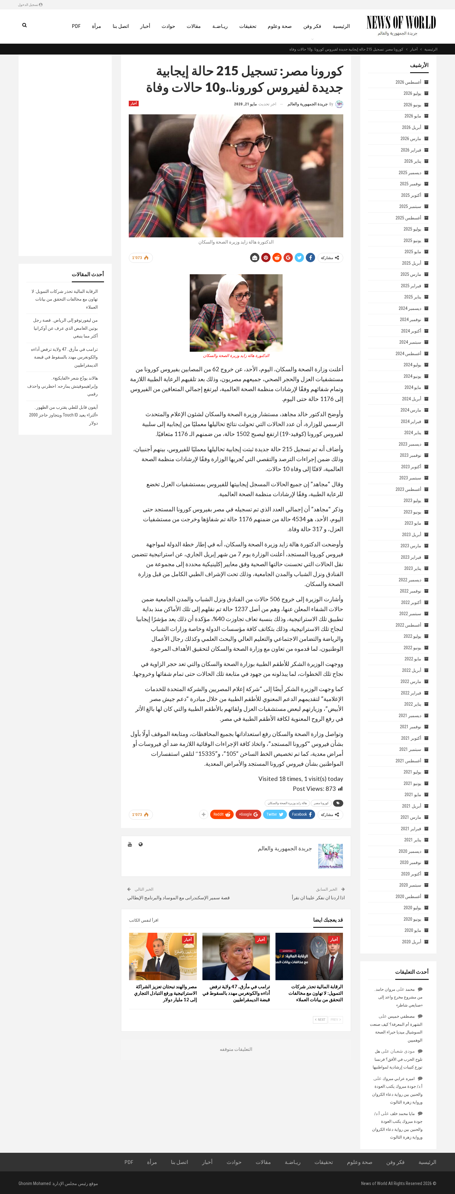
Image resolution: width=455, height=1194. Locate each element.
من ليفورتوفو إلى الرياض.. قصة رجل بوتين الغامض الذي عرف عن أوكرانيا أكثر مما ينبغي (65, 328)
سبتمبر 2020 (410, 885)
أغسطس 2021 (408, 760)
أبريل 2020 (411, 941)
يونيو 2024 (412, 376)
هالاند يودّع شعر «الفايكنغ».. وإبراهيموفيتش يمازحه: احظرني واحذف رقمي (62, 386)
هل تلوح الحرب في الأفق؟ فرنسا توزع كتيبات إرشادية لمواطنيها (397, 1059)
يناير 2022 (412, 704)
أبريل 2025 (411, 263)
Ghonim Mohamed (35, 1183)
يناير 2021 (412, 839)
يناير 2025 (412, 296)
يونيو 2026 (412, 104)
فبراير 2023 (411, 557)
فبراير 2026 (411, 150)
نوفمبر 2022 (410, 590)
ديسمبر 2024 (410, 308)
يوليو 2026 (412, 93)
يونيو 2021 (412, 783)
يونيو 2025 (412, 240)
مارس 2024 (411, 410)
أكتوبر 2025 (411, 195)
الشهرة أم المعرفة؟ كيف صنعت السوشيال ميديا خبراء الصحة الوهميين (396, 1032)
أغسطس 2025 (408, 217)
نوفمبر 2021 (410, 726)
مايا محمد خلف (402, 1113)
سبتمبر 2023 (410, 477)
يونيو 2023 (412, 511)
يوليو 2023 (412, 500)
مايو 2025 (413, 251)
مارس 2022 (411, 681)
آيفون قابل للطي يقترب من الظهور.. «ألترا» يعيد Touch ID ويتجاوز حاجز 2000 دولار (63, 415)
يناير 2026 (412, 161)
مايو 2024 (413, 387)
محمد (410, 989)
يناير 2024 (412, 432)
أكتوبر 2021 (411, 738)
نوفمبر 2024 (410, 319)
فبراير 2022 (411, 692)
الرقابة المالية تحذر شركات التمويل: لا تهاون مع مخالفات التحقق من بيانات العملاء (65, 299)
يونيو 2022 (412, 647)
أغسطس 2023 (408, 489)
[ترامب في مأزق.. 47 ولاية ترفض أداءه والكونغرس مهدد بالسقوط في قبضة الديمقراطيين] (236, 956)
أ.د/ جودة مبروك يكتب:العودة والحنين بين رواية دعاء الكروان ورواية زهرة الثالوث (397, 1094)
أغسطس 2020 (408, 896)
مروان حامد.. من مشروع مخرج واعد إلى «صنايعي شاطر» (398, 997)
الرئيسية (341, 26)
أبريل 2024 (411, 398)
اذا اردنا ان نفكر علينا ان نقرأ (318, 898)
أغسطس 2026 (408, 82)
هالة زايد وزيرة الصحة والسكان (287, 803)
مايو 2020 (413, 930)
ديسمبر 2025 (410, 172)
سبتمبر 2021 (410, 749)
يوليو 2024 (412, 364)
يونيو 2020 (412, 919)
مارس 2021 (411, 817)
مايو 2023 (413, 523)
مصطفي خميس (401, 1016)
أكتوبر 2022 (411, 602)
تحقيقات (247, 26)
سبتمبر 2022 (410, 613)
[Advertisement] (65, 155)
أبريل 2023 (411, 534)
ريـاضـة (220, 26)
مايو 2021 (413, 794)
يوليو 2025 (412, 229)
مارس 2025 (411, 274)
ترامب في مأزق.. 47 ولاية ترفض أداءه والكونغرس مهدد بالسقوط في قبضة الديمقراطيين (64, 357)
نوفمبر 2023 (410, 455)
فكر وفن (312, 26)
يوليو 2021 (412, 771)
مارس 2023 (411, 545)
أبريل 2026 (411, 127)
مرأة (96, 26)
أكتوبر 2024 (411, 330)
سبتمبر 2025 (410, 206)
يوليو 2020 (412, 907)
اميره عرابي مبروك (399, 1078)
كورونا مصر (321, 803)
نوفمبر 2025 (410, 183)
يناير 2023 (412, 568)
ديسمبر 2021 (410, 715)
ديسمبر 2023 (410, 444)
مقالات (194, 26)
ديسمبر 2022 (410, 579)
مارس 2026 (411, 138)
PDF (76, 26)
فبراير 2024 (411, 421)
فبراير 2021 (411, 828)
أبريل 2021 (411, 806)
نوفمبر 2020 (410, 862)
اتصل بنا (121, 26)
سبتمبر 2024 (410, 342)
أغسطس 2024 (408, 353)
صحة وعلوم (280, 26)
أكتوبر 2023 (411, 466)
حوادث (168, 26)
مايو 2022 (413, 658)
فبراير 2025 (411, 285)
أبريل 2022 (411, 670)
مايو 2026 (413, 115)
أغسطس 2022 (408, 625)
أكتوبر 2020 (411, 873)
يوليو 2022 (412, 636)
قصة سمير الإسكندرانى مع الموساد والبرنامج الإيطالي (178, 898)
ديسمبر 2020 (410, 851)
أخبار (145, 26)
